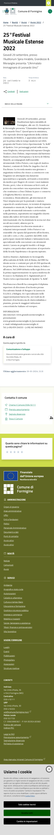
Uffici (6, 515)
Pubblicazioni (9, 655)
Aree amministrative (12, 511)
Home (5, 22)
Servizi (11, 578)
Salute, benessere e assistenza (17, 623)
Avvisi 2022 (35, 22)
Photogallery (9, 659)
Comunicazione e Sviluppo (18, 349)
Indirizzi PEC (9, 727)
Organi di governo (11, 506)
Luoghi (6, 647)
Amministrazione (16, 499)
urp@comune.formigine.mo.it (16, 712)
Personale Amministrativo (15, 527)
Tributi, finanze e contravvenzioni (18, 627)
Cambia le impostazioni (27, 821)
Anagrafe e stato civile (13, 589)
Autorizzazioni (10, 593)
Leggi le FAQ (9, 734)
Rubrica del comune (12, 724)
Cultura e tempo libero (13, 602)
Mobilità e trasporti (12, 618)
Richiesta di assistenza (13, 743)
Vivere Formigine (13, 640)
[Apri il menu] (3, 11)
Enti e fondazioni (11, 519)
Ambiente (8, 585)
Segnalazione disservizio (14, 740)
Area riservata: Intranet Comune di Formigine (23, 759)
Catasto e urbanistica (13, 597)
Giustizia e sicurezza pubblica (16, 610)
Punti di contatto (11, 536)
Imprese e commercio (13, 614)
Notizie (7, 560)
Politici (6, 523)
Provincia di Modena (10, 3)
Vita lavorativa (10, 631)
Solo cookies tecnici (27, 804)
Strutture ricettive (11, 668)
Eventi (6, 651)
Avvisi (24, 22)
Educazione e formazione (14, 606)
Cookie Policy (30, 795)
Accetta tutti (27, 812)
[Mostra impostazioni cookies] (51, 417)
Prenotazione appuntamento (16, 737)
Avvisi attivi (9, 540)
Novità (15, 22)
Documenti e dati (11, 532)
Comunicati (8, 565)
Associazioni (9, 664)
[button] (50, 11)
